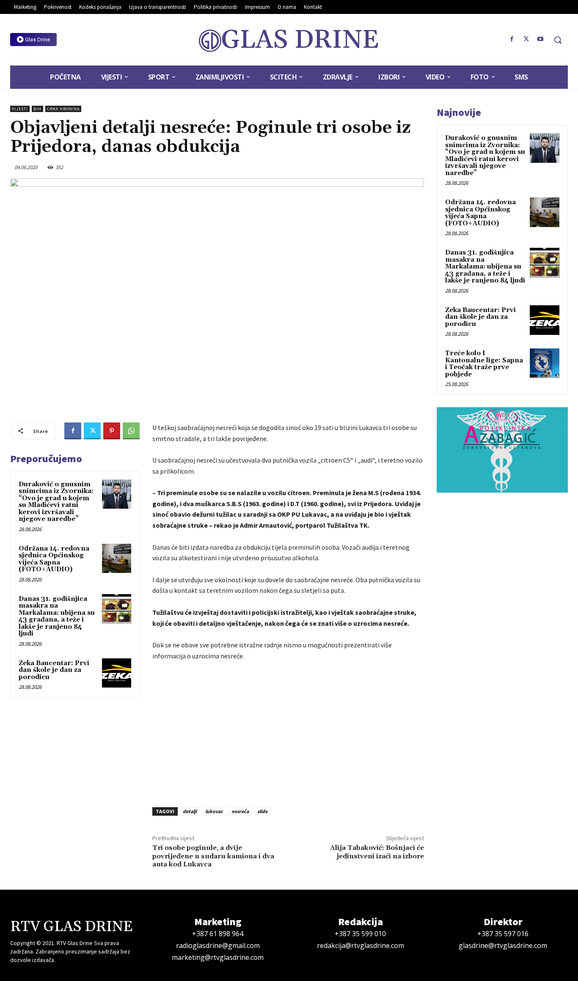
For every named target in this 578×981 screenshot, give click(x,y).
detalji (190, 811)
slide (262, 811)
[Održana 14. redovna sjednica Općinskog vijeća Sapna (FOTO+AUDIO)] (116, 558)
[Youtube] (540, 39)
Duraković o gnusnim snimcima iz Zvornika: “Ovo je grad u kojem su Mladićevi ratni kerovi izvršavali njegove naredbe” (56, 501)
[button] (558, 40)
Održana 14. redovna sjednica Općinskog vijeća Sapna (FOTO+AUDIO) (54, 559)
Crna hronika (63, 109)
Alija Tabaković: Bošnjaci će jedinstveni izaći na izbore (377, 852)
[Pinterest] (111, 430)
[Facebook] (512, 39)
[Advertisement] (288, 731)
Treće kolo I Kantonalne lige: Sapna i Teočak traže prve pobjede (484, 363)
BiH (37, 109)
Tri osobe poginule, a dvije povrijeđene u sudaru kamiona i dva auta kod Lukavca (213, 856)
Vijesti (20, 109)
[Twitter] (526, 39)
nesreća (240, 811)
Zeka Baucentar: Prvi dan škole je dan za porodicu (54, 670)
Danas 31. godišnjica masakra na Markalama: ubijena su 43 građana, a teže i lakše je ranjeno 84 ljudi (57, 616)
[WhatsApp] (131, 430)
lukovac (214, 811)
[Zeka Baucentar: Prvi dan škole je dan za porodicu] (116, 673)
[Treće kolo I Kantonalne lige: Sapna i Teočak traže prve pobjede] (544, 363)
